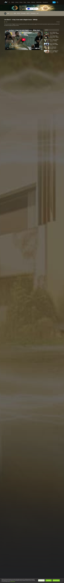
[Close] (62, 580)
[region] (32, 580)
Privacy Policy (12, 581)
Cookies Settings (41, 580)
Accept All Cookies (56, 580)
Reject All (48, 580)
